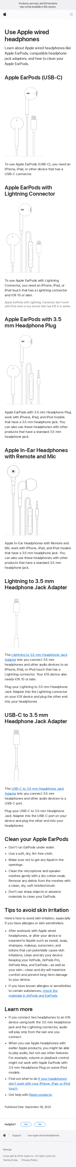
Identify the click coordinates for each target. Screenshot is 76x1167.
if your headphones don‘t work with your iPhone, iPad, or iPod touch (39, 1083)
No (40, 1124)
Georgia (7, 1149)
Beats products (40, 1095)
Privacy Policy (30, 1160)
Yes (26, 1124)
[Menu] (71, 14)
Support (16, 1135)
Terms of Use (10, 1160)
